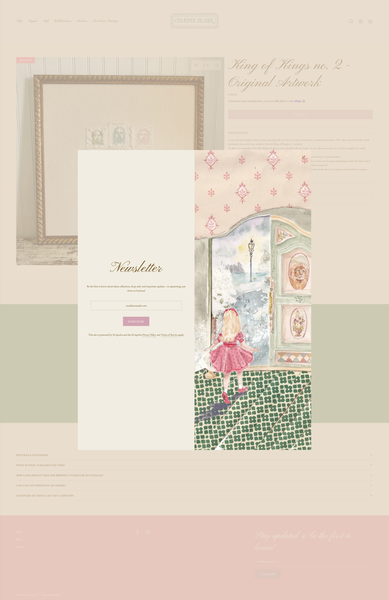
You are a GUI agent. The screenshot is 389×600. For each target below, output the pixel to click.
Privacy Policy (149, 334)
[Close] (303, 157)
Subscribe (136, 321)
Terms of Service (169, 334)
